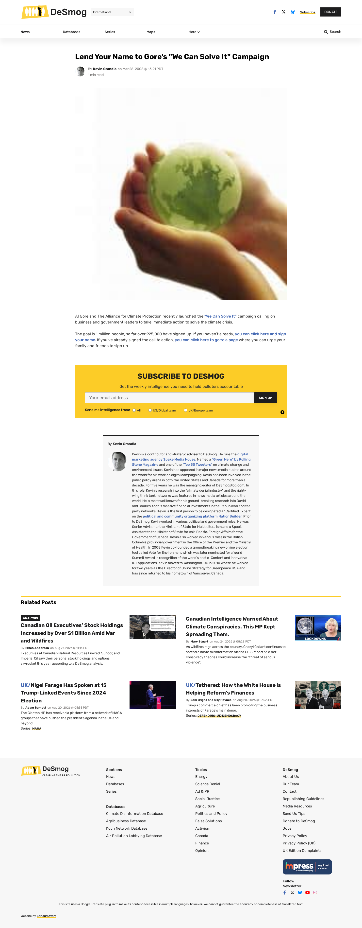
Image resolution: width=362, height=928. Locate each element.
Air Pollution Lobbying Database (134, 836)
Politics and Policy (211, 813)
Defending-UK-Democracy (219, 715)
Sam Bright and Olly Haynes (211, 700)
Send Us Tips (294, 813)
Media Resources (297, 806)
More (192, 32)
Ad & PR (202, 791)
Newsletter (292, 886)
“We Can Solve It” (220, 316)
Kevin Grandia (104, 69)
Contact (289, 791)
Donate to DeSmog (299, 821)
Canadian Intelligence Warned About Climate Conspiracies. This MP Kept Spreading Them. (232, 626)
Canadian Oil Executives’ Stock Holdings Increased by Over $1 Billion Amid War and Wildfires (72, 633)
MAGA (36, 728)
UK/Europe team (200, 410)
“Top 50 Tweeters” (197, 465)
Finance (202, 843)
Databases (115, 784)
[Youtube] (308, 892)
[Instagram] (315, 892)
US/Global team (164, 410)
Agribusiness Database (126, 821)
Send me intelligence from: (107, 410)
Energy (201, 776)
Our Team (291, 784)
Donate (330, 12)
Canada (201, 836)
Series (111, 791)
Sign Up (265, 398)
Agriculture (205, 806)
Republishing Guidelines (303, 799)
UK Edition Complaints (302, 850)
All (139, 410)
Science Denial (207, 784)
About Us (291, 776)
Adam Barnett (35, 707)
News (110, 776)
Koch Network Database (126, 828)
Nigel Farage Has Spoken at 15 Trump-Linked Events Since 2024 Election (64, 693)
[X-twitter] (284, 12)
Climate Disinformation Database (134, 813)
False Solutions (208, 821)
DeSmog (68, 11)
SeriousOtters (46, 916)
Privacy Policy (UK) (299, 843)
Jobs (287, 828)
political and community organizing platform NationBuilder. (193, 516)
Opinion (202, 850)
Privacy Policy (295, 836)
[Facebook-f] (275, 12)
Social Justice (207, 799)
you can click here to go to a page (206, 340)
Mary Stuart (199, 641)
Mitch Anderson (37, 648)
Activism (202, 828)
